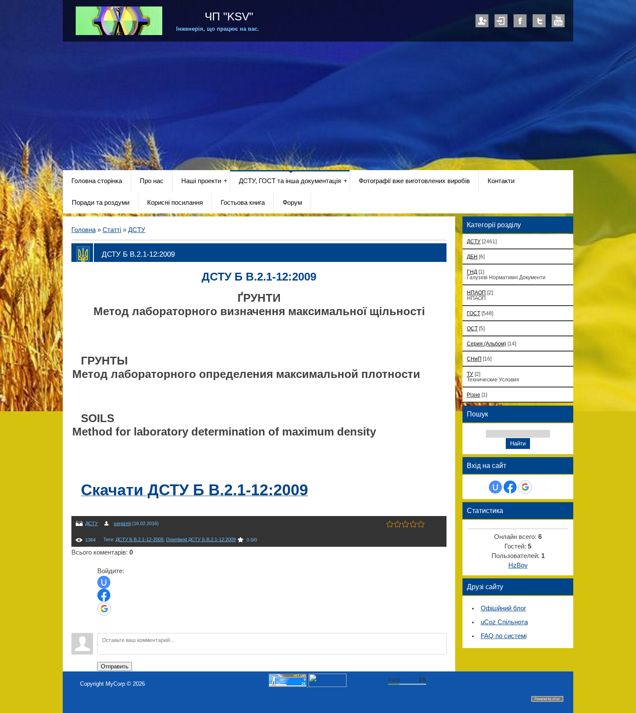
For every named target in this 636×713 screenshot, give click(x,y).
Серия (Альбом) (486, 343)
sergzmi (122, 523)
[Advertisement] (318, 106)
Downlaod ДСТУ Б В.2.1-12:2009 (201, 539)
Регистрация (481, 20)
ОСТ (472, 328)
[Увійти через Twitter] (103, 622)
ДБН (472, 256)
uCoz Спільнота (504, 622)
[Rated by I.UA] (327, 685)
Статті (112, 229)
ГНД (472, 271)
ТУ (470, 374)
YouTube (558, 20)
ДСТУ (136, 229)
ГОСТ (473, 313)
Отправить (114, 666)
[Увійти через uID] (103, 582)
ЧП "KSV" (227, 16)
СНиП (474, 358)
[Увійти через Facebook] (103, 595)
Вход (501, 20)
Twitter (539, 20)
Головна (83, 229)
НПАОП (476, 292)
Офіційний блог (503, 608)
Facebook (520, 20)
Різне (473, 394)
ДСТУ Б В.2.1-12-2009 (140, 539)
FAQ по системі (504, 635)
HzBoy (518, 565)
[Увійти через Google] (104, 609)
